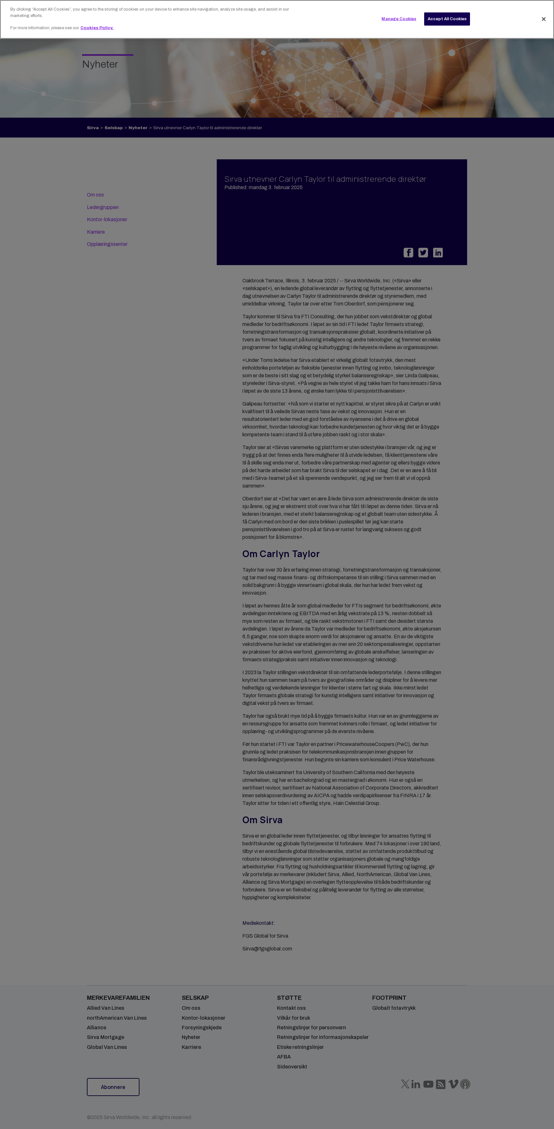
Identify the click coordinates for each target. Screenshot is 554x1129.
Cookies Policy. (96, 28)
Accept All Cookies (447, 18)
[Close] (544, 19)
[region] (277, 19)
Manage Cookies (399, 18)
